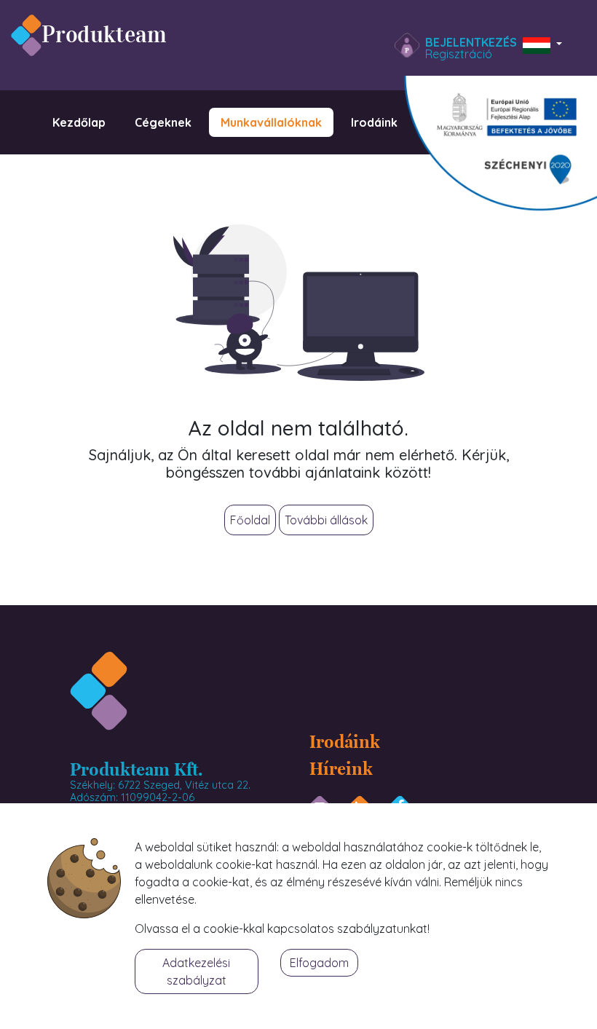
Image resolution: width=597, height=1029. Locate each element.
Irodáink (344, 740)
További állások (326, 520)
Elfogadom (319, 962)
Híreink (341, 767)
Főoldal (250, 520)
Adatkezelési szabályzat (196, 971)
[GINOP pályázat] (491, 148)
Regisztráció (458, 54)
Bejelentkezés (471, 42)
